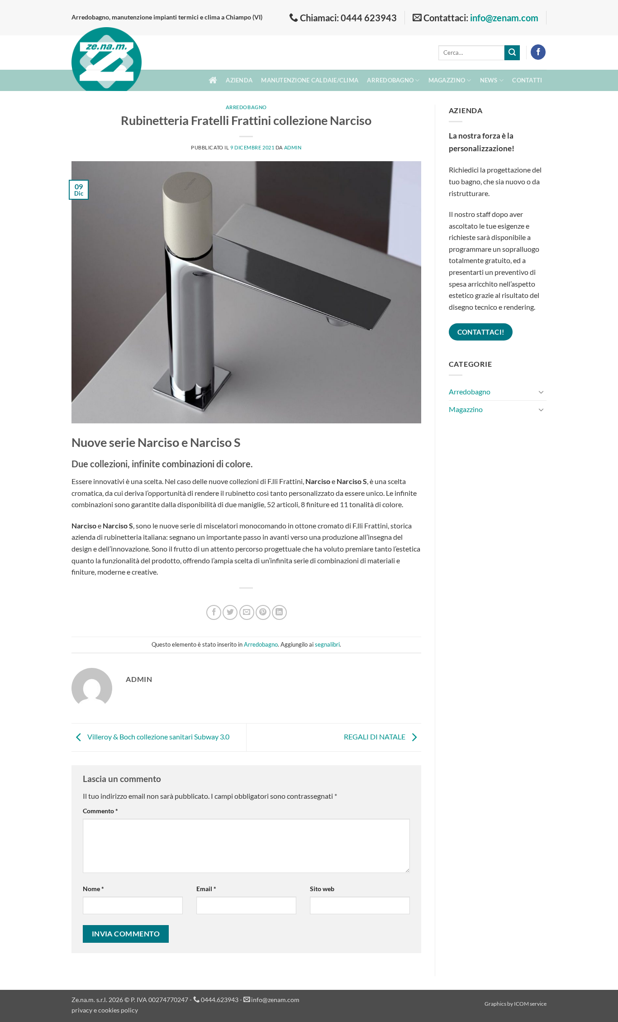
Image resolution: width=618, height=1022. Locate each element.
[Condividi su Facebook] (213, 612)
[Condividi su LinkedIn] (279, 612)
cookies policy (118, 1010)
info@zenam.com (504, 17)
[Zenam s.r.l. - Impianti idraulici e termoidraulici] (106, 67)
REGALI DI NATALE (375, 736)
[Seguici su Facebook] (538, 52)
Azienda (239, 80)
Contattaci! (480, 332)
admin (293, 147)
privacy (81, 1010)
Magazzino (446, 80)
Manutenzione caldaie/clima (309, 80)
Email (206, 888)
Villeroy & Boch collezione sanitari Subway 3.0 (157, 736)
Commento (100, 811)
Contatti (527, 80)
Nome (93, 888)
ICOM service (530, 1004)
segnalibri (327, 644)
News (489, 80)
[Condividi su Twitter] (230, 612)
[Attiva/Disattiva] (541, 391)
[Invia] (512, 53)
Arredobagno (390, 80)
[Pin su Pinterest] (263, 612)
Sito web (322, 888)
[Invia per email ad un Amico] (246, 612)
